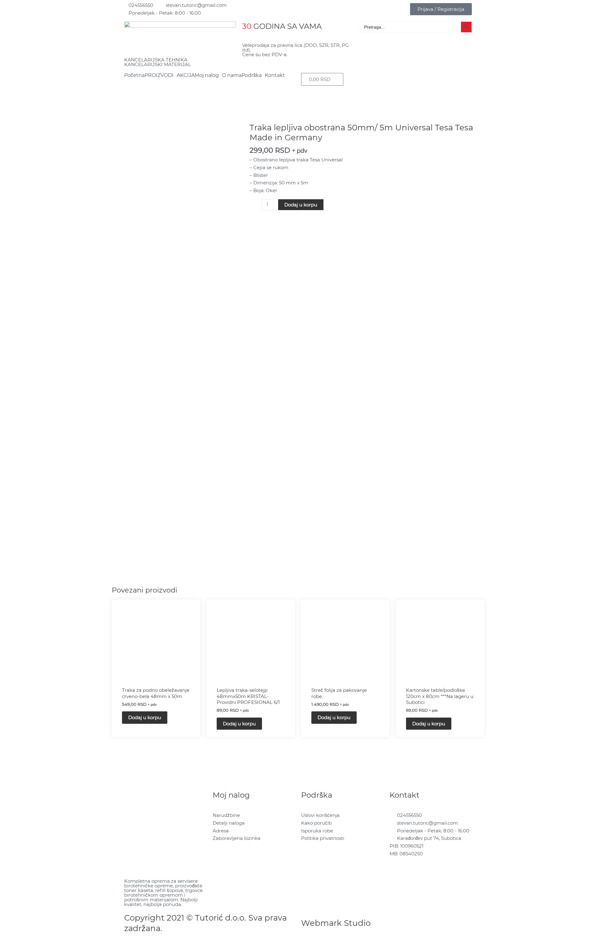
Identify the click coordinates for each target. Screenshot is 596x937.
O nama (232, 75)
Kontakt (275, 75)
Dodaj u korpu (300, 205)
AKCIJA (186, 75)
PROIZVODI (159, 75)
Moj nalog (207, 75)
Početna (134, 75)
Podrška (252, 75)
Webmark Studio (336, 923)
